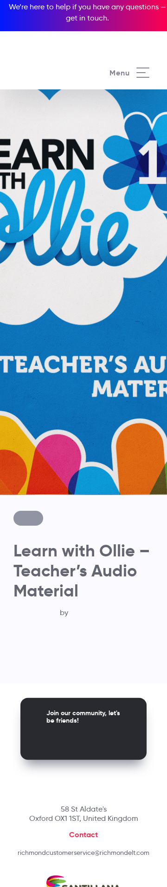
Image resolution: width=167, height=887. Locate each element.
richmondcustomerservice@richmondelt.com (83, 852)
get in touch (86, 18)
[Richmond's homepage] (49, 63)
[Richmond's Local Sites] (134, 31)
